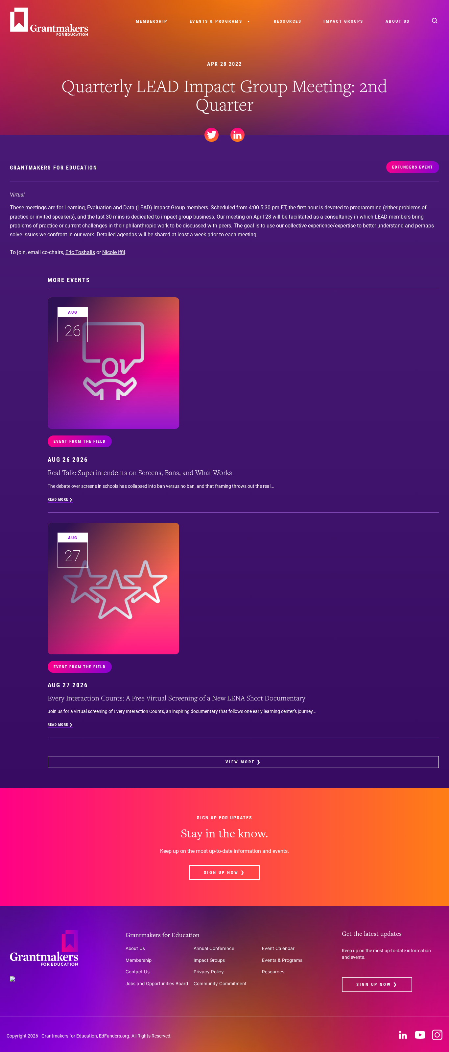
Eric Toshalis (80, 252)
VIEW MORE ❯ (243, 761)
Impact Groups (343, 21)
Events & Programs (216, 21)
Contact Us (138, 971)
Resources (288, 21)
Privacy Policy (209, 971)
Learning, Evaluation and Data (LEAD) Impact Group (124, 207)
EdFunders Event (412, 167)
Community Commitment (220, 983)
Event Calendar (278, 948)
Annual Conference (214, 948)
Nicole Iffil (113, 252)
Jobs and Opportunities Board (157, 983)
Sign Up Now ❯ (224, 872)
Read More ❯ (60, 499)
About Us (398, 21)
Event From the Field (80, 441)
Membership (152, 21)
